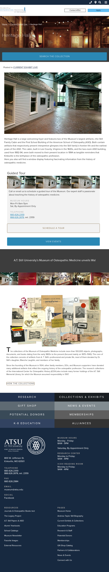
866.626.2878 (17, 217)
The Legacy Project (12, 516)
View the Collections (20, 383)
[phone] (90, 2)
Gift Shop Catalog (65, 545)
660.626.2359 (17, 214)
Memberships (63, 540)
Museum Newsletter (13, 535)
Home (4, 24)
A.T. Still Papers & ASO (14, 521)
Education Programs (66, 526)
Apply (98, 10)
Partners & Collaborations (68, 550)
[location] (96, 2)
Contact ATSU (75, 10)
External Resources (12, 545)
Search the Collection (54, 56)
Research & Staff (64, 530)
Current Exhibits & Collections (70, 521)
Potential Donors (64, 535)
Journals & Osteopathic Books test (19, 511)
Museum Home (64, 511)
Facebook (9, 498)
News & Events (64, 555)
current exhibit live (18, 24)
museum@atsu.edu (13, 489)
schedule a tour (53, 228)
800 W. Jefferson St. (14, 460)
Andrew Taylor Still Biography (70, 516)
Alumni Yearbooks (12, 526)
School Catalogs (11, 530)
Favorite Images (11, 540)
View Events (53, 241)
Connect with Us (64, 560)
